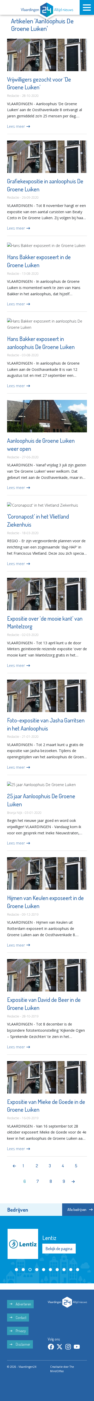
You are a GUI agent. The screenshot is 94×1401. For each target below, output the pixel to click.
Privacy (20, 1331)
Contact (20, 1317)
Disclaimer (22, 1344)
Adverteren (23, 1304)
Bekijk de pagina (59, 1248)
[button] (16, 1269)
